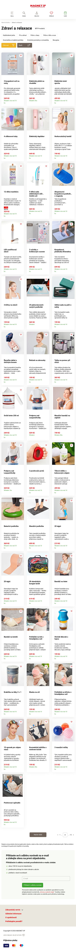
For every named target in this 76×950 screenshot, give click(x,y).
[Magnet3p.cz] (38, 6)
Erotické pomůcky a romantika (38, 40)
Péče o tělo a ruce (49, 35)
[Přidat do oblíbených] (20, 55)
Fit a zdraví (23, 35)
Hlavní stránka (5, 22)
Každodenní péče (9, 35)
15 (71, 835)
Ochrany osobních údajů (47, 892)
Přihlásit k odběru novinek (33, 885)
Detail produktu (21, 102)
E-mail (26, 878)
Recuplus (56, 40)
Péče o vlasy (35, 35)
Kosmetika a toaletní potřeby (13, 40)
